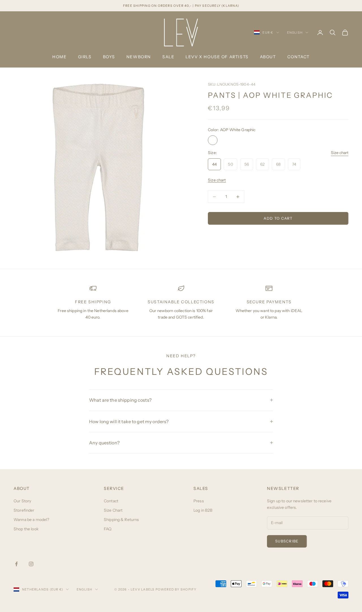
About (268, 56)
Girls (85, 56)
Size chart (339, 152)
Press (198, 500)
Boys (109, 56)
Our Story (22, 500)
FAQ (107, 528)
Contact (298, 56)
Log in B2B (202, 510)
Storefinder (24, 510)
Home (59, 56)
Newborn (138, 56)
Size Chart (113, 510)
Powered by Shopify (176, 589)
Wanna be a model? (31, 519)
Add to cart (278, 218)
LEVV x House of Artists (217, 56)
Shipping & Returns (121, 519)
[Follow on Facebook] (16, 564)
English (295, 32)
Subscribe (287, 541)
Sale (168, 56)
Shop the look (26, 528)
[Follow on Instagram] (31, 564)
